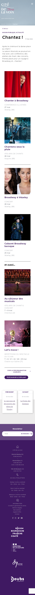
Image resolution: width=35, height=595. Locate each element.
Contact (17, 514)
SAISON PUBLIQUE (8, 32)
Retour (5, 28)
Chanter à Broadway (16, 100)
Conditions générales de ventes (17, 505)
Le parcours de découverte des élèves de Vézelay (9, 405)
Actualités (8, 24)
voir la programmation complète (16, 371)
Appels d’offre (17, 512)
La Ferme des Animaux (25, 402)
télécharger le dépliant (16, 377)
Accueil (3, 24)
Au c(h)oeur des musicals (13, 300)
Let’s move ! (11, 350)
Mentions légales (17, 507)
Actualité (20, 32)
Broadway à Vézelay (16, 197)
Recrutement (17, 510)
